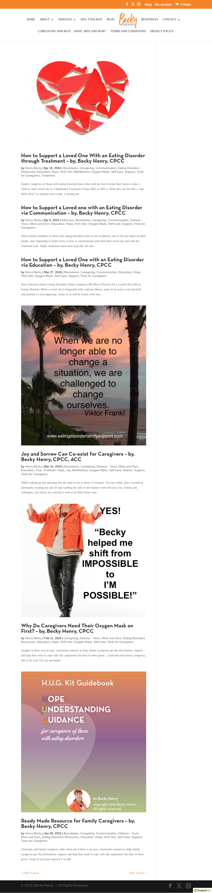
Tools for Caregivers (93, 275)
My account (163, 4)
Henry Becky (33, 168)
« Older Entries (30, 873)
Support (130, 171)
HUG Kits (66, 171)
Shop (148, 4)
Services (65, 19)
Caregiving (87, 168)
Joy (68, 470)
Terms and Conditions (128, 31)
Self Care (117, 171)
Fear (39, 470)
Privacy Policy (162, 31)
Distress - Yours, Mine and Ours (117, 466)
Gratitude (49, 470)
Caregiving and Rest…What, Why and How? (72, 31)
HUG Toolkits (91, 19)
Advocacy (67, 220)
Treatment (48, 175)
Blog (111, 19)
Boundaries (70, 168)
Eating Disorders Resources (60, 837)
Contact (169, 19)
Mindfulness (82, 171)
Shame (127, 470)
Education (43, 171)
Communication (106, 168)
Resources (149, 19)
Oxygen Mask (100, 171)
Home (31, 19)
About (45, 19)
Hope (55, 171)
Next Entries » (137, 873)
